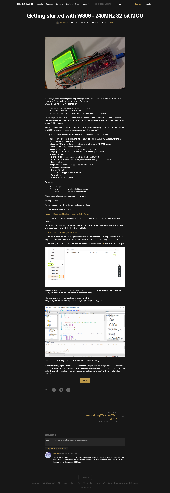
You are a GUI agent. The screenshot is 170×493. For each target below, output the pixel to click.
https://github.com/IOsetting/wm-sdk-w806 (62, 232)
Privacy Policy (88, 483)
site (103, 243)
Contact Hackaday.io (48, 483)
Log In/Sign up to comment (57, 448)
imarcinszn (64, 22)
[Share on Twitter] (61, 389)
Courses (69, 4)
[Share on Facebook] (68, 389)
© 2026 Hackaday (85, 487)
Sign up (137, 4)
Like (112, 22)
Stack (77, 4)
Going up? (85, 477)
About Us (35, 483)
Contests (59, 4)
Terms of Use (75, 483)
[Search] (119, 4)
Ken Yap (56, 453)
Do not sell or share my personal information (123, 483)
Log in (148, 4)
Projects (39, 4)
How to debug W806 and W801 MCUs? (101, 417)
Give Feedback (63, 483)
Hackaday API (100, 483)
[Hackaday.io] (25, 4)
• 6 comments (112, 422)
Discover (49, 4)
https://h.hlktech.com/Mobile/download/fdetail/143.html (67, 213)
